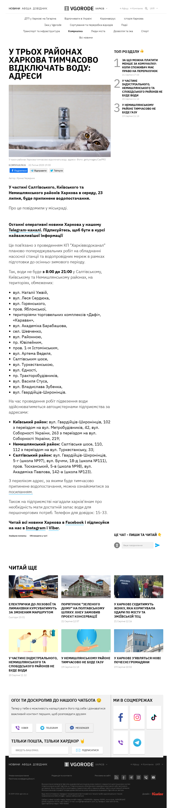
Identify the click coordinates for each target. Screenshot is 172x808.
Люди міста (98, 31)
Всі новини (86, 37)
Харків (99, 764)
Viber (54, 527)
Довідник (40, 8)
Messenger (82, 727)
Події (124, 25)
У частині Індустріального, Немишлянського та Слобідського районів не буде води (142, 88)
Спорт (145, 31)
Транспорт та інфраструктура (41, 31)
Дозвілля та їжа (123, 31)
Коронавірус (108, 18)
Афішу (125, 8)
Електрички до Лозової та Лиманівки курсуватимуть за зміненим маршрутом (33, 608)
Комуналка (75, 31)
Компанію (137, 8)
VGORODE (82, 764)
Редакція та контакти (62, 776)
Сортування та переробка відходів (91, 25)
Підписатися (90, 750)
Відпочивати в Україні (78, 18)
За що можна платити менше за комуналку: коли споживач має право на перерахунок (140, 65)
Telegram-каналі (25, 230)
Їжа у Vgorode (53, 25)
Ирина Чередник (26, 178)
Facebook (75, 522)
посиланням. (21, 491)
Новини (14, 8)
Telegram (52, 727)
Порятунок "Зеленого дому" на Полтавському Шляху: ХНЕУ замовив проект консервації (82, 610)
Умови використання (19, 776)
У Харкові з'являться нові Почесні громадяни (137, 660)
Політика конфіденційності (22, 779)
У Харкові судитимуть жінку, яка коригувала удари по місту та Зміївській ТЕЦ (134, 610)
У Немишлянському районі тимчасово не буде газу (139, 108)
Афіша (26, 8)
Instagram (36, 527)
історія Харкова (133, 18)
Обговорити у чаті (38, 536)
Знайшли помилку (17, 536)
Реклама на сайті (103, 776)
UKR (152, 8)
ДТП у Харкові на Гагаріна (40, 18)
